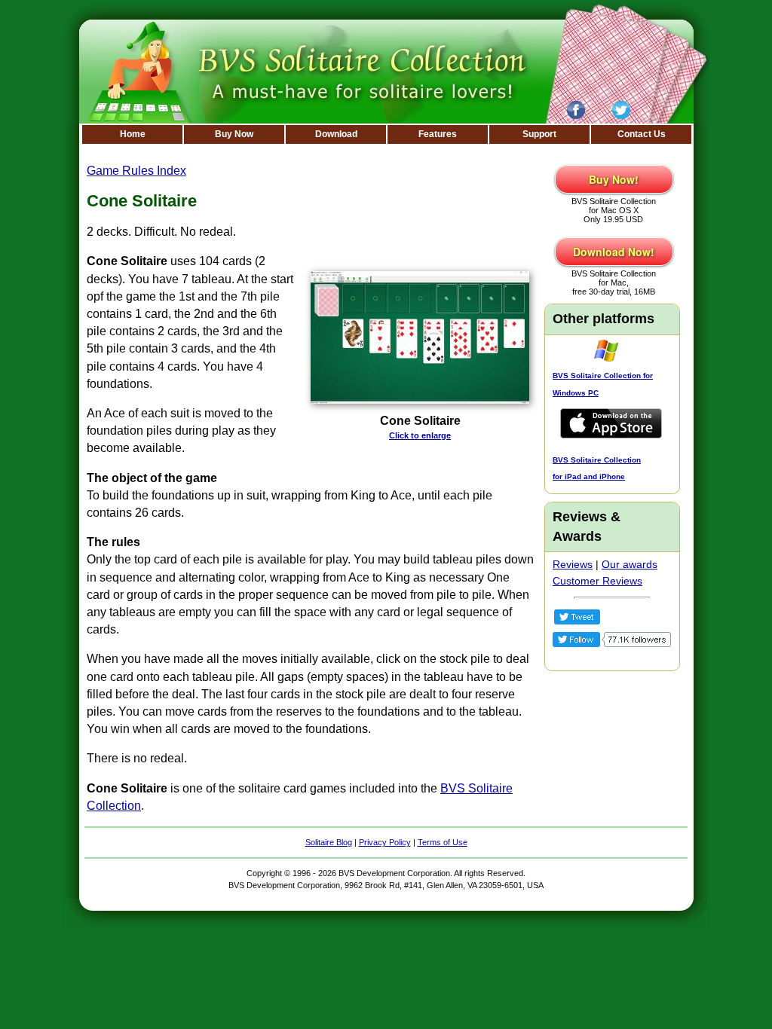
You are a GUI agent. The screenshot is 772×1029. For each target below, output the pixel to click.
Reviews (573, 564)
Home (133, 134)
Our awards (629, 564)
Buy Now (234, 134)
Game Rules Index (136, 170)
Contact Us (641, 134)
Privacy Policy (385, 842)
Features (437, 134)
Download (336, 134)
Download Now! (613, 251)
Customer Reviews (597, 581)
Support (539, 134)
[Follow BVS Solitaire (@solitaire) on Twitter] (612, 643)
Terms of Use (442, 842)
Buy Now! (614, 179)
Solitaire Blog (328, 842)
